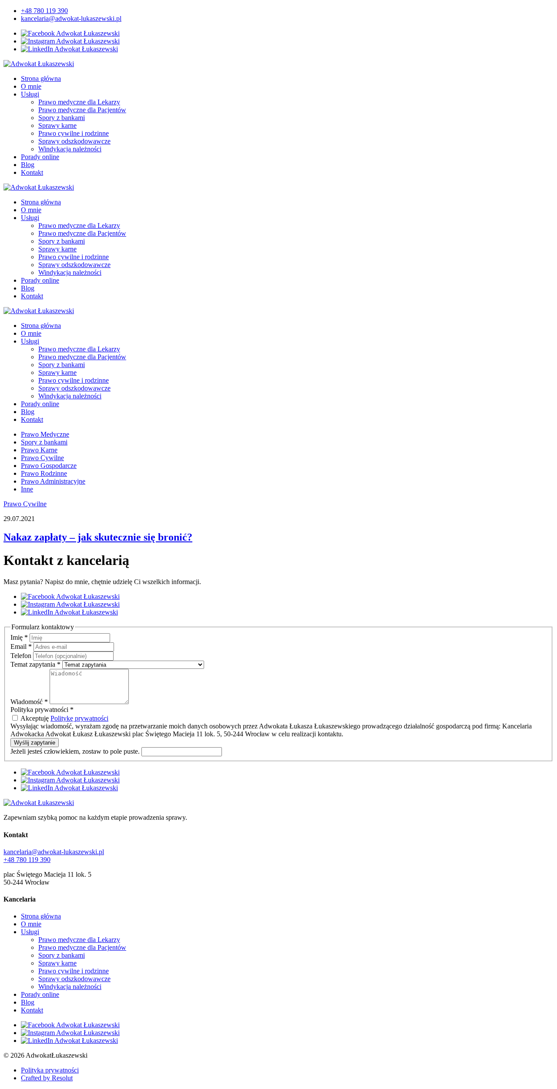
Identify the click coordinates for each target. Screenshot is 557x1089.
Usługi (30, 94)
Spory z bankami (61, 117)
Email (21, 646)
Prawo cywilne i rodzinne (73, 133)
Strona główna (41, 78)
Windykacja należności (69, 149)
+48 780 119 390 (44, 10)
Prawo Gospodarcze (49, 465)
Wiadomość (29, 701)
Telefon (21, 655)
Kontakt (32, 172)
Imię (19, 637)
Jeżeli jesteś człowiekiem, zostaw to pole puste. (75, 751)
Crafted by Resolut (47, 1078)
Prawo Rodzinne (44, 473)
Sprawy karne (57, 125)
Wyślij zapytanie (34, 742)
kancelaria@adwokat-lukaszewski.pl (71, 18)
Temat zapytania (35, 664)
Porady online (40, 156)
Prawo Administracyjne (53, 481)
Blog (27, 164)
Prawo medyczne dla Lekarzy (79, 102)
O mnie (31, 86)
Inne (27, 489)
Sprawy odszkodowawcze (74, 141)
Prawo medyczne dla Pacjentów (82, 110)
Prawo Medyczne (45, 434)
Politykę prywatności (79, 718)
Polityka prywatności (50, 1070)
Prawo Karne (39, 450)
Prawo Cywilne (42, 457)
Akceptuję (63, 718)
